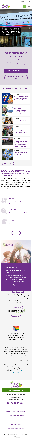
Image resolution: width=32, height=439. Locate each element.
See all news (8, 163)
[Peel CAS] (16, 384)
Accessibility (16, 420)
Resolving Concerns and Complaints (16, 411)
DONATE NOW (16, 316)
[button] (2, 28)
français (23, 1)
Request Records (16, 407)
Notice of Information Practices (16, 416)
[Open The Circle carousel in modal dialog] (16, 28)
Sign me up (18, 307)
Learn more (9, 286)
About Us (16, 233)
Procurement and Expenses (16, 428)
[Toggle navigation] (29, 6)
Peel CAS (6, 6)
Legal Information (16, 424)
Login (28, 1)
